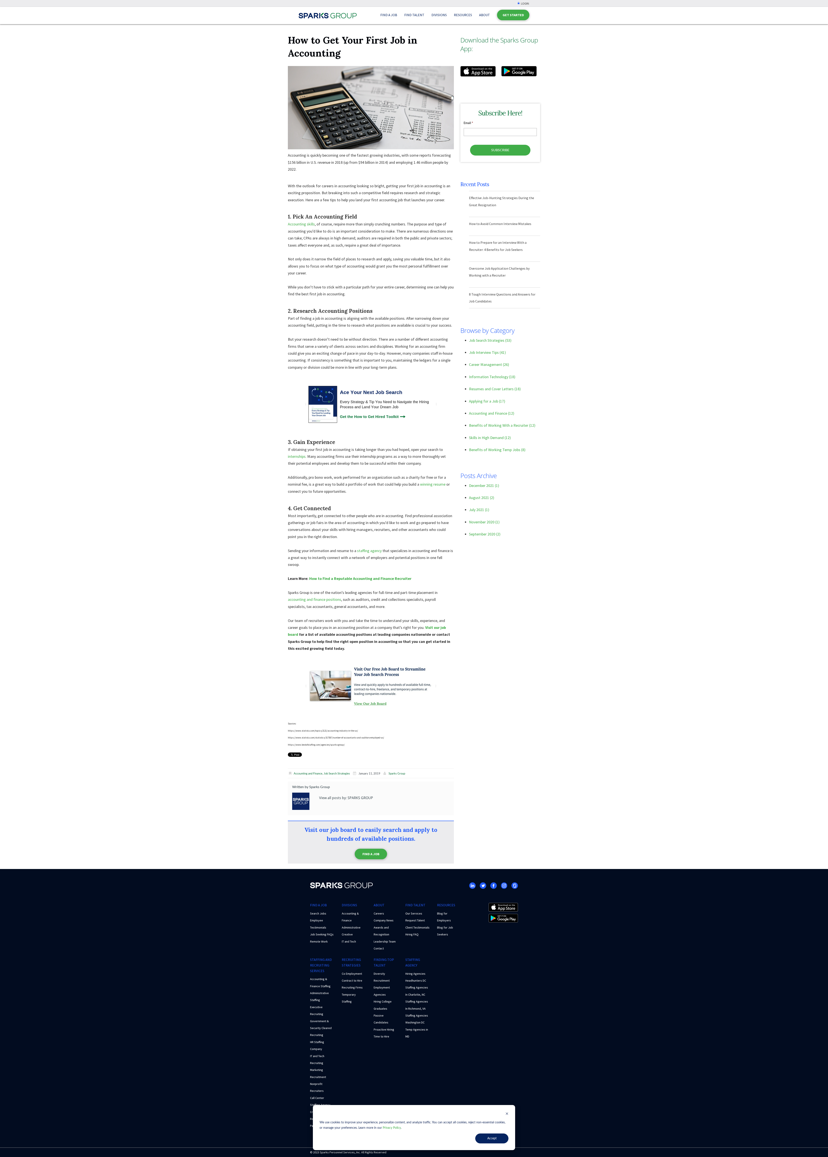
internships (297, 456)
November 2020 (484, 521)
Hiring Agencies (415, 974)
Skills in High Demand (490, 437)
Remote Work (319, 941)
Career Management (489, 364)
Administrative (351, 927)
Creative (347, 934)
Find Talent (414, 15)
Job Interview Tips (487, 352)
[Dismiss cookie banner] (506, 1114)
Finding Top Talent (384, 962)
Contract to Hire (352, 980)
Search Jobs (318, 913)
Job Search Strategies (337, 773)
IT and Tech (349, 941)
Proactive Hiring (384, 1029)
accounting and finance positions (314, 599)
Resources (463, 15)
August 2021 (481, 497)
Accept (492, 1138)
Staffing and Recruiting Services (321, 965)
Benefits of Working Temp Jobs (497, 449)
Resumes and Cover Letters (495, 388)
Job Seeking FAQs (322, 934)
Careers (379, 913)
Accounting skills (301, 224)
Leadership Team (385, 941)
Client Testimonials (417, 927)
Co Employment (352, 974)
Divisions (439, 15)
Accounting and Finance (308, 773)
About (484, 15)
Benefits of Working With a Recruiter (502, 425)
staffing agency (369, 550)
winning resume (432, 484)
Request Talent (415, 920)
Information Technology (492, 376)
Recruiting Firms (352, 987)
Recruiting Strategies (351, 962)
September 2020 (484, 534)
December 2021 (484, 485)
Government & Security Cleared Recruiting (321, 1028)
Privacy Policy (392, 1127)
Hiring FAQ (412, 934)
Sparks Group (397, 773)
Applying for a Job (487, 401)
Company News (384, 920)
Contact (379, 948)
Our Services (413, 913)
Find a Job (388, 15)
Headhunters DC (415, 980)
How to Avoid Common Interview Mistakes (500, 224)
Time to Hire (381, 1036)
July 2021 (479, 509)
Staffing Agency (412, 962)
